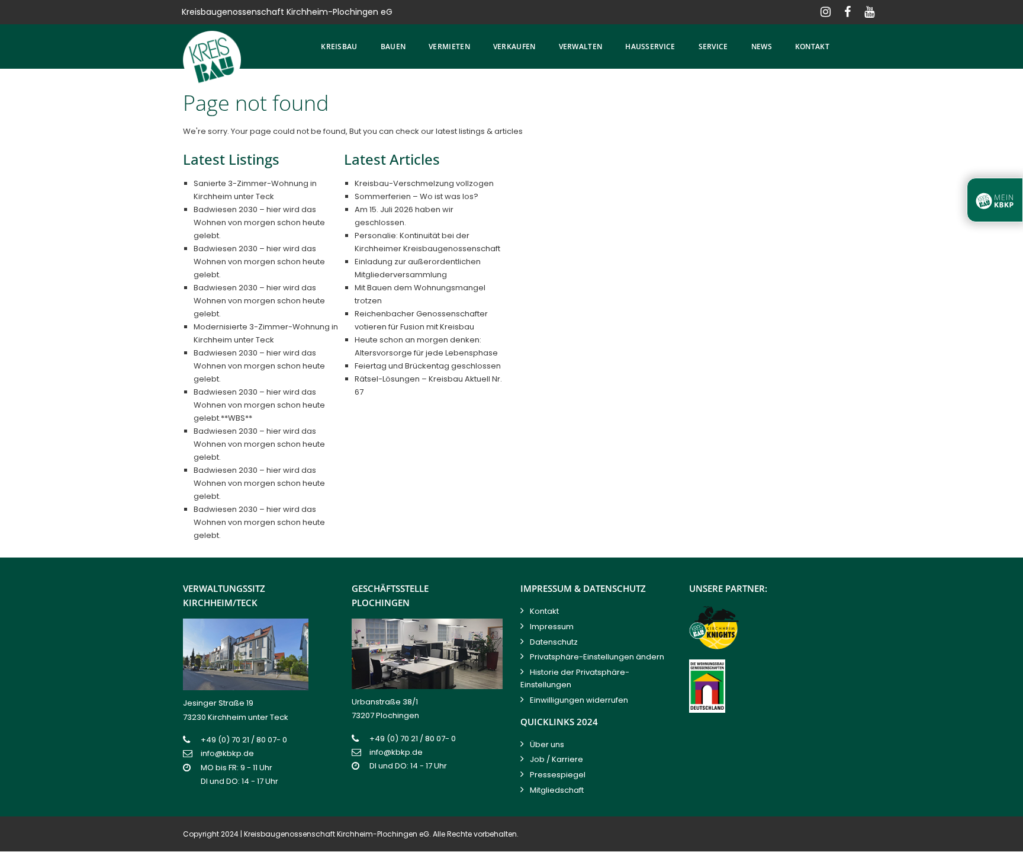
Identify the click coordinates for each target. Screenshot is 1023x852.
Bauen (393, 46)
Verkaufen (514, 46)
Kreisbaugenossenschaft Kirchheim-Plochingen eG (336, 834)
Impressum (552, 626)
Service (713, 46)
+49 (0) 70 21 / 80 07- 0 (244, 739)
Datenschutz (554, 642)
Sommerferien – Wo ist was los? (416, 196)
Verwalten (581, 46)
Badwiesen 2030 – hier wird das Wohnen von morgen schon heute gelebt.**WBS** (259, 405)
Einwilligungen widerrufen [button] (579, 700)
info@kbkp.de (227, 753)
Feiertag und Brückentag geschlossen (428, 365)
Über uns (547, 744)
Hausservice (650, 46)
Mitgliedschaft (557, 790)
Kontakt (812, 46)
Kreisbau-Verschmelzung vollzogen (424, 183)
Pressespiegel (558, 774)
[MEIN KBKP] (994, 200)
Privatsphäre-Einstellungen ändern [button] (597, 656)
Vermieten (449, 46)
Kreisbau (339, 46)
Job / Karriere (556, 759)
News (761, 46)
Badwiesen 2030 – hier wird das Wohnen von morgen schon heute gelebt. (259, 222)
